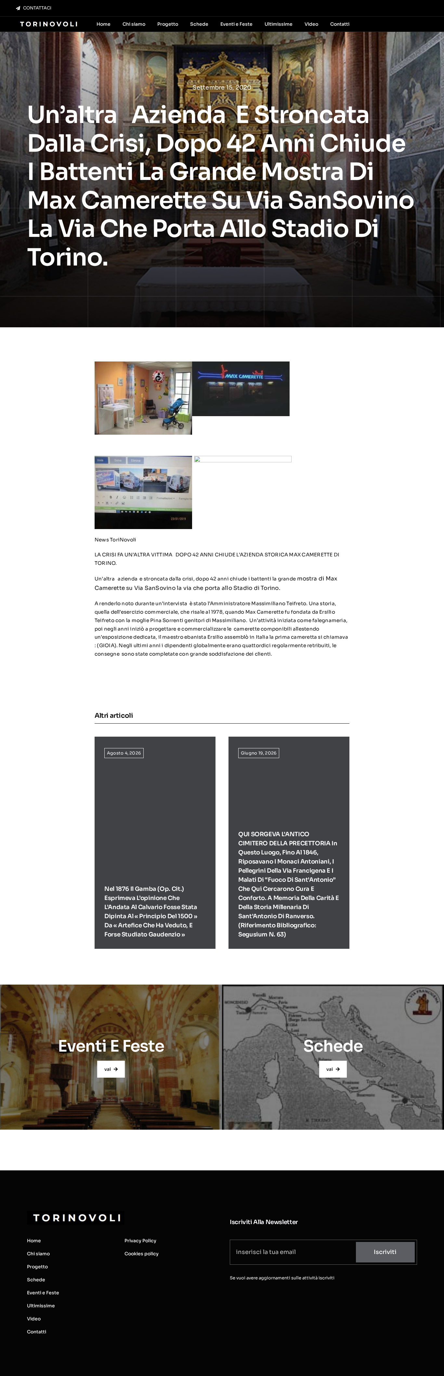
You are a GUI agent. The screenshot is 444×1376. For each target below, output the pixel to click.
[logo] (48, 22)
